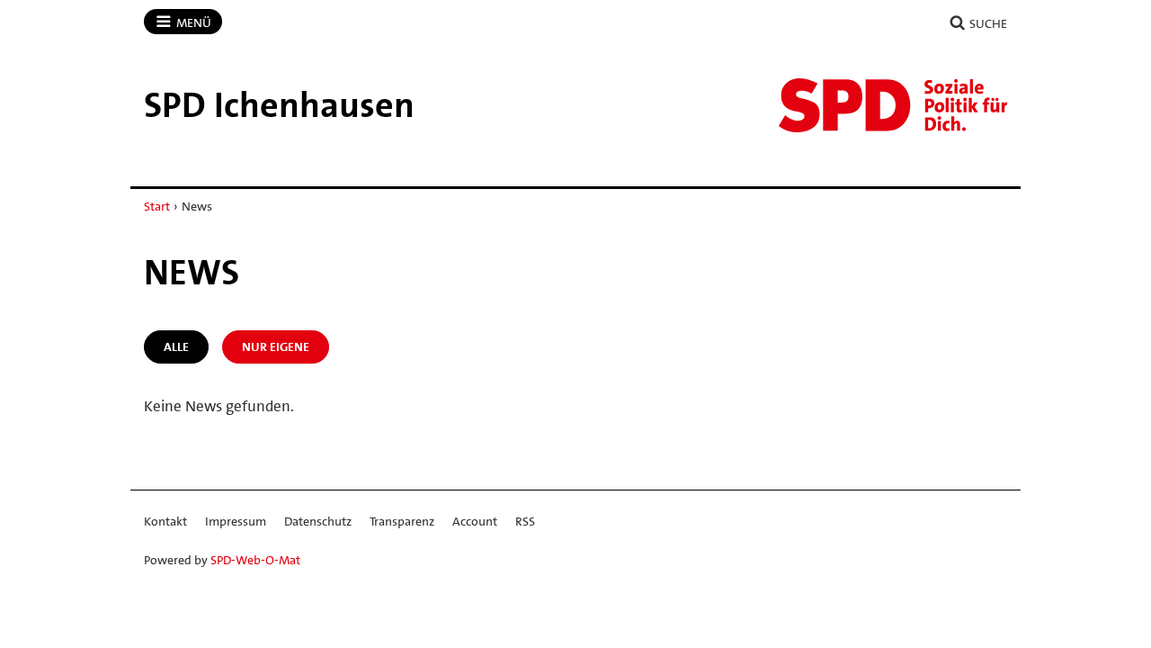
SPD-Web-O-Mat (255, 560)
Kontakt (165, 521)
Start (157, 206)
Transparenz (402, 521)
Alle (176, 346)
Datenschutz (318, 521)
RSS (525, 521)
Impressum (235, 521)
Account (474, 521)
